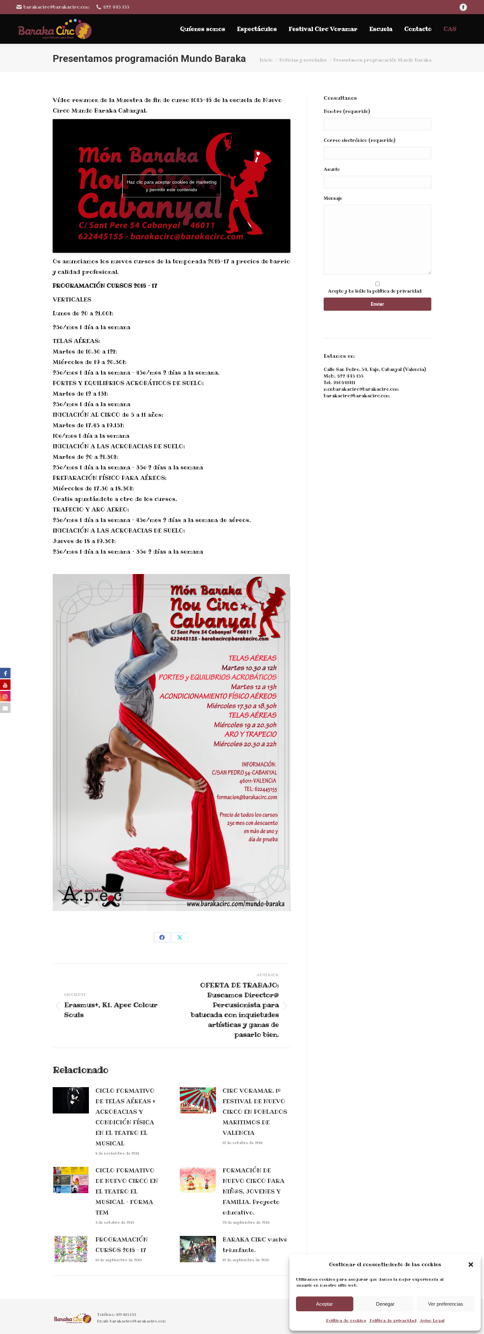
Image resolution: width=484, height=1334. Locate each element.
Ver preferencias (445, 1304)
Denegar (385, 1304)
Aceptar (324, 1304)
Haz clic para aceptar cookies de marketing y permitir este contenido (172, 185)
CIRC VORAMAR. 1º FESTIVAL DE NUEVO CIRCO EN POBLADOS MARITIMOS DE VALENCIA (255, 1112)
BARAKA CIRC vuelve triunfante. (255, 1245)
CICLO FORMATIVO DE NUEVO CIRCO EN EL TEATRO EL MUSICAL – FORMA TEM (126, 1191)
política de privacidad (396, 291)
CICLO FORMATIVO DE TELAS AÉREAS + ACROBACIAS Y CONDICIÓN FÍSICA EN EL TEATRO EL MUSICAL (125, 1117)
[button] (471, 1264)
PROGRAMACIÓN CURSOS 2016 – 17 (121, 1245)
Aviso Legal (432, 1320)
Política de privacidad (393, 1320)
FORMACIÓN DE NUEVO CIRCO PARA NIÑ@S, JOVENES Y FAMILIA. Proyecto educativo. (253, 1191)
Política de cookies (346, 1320)
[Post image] (71, 1100)
